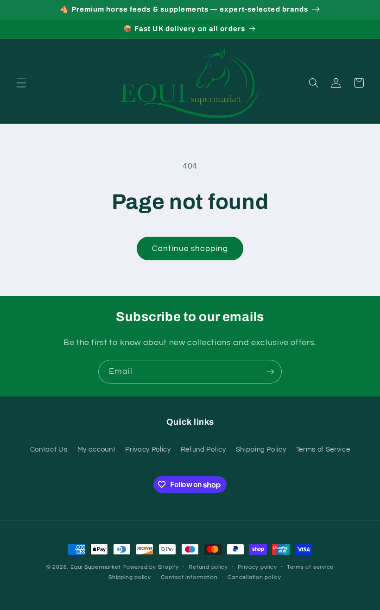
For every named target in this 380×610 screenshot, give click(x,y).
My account (96, 449)
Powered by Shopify (150, 567)
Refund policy (208, 567)
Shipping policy (129, 577)
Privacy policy (257, 567)
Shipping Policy (261, 449)
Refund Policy (203, 449)
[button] (21, 83)
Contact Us (49, 449)
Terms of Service (323, 449)
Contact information (189, 577)
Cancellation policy (254, 577)
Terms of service (310, 567)
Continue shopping (190, 248)
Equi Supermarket (95, 567)
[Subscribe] (270, 372)
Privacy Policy (148, 449)
